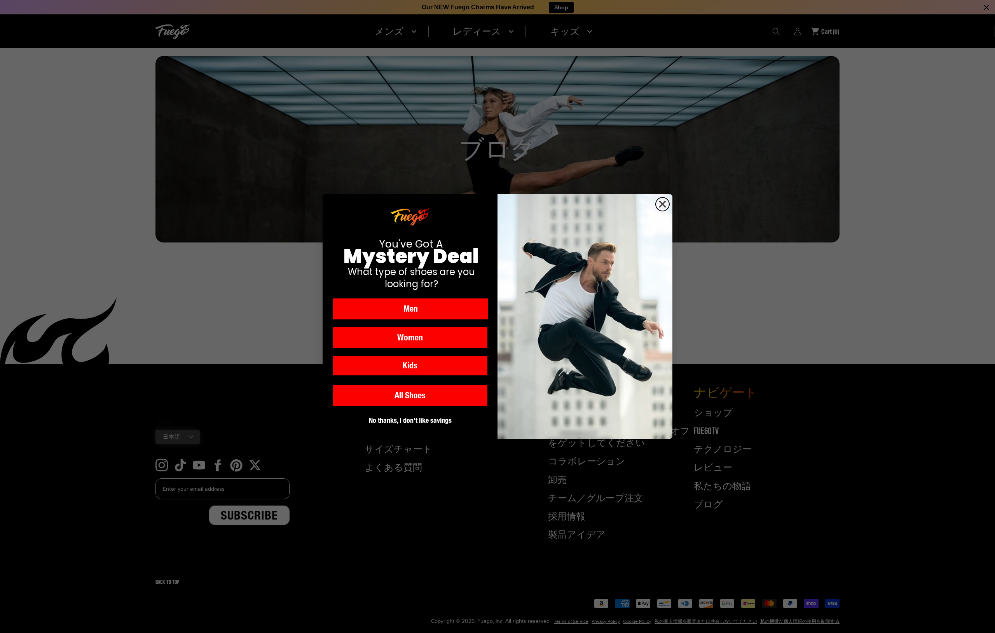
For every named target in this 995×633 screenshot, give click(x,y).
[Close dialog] (662, 204)
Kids (410, 365)
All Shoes (410, 395)
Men (410, 308)
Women (410, 337)
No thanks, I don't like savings (410, 420)
